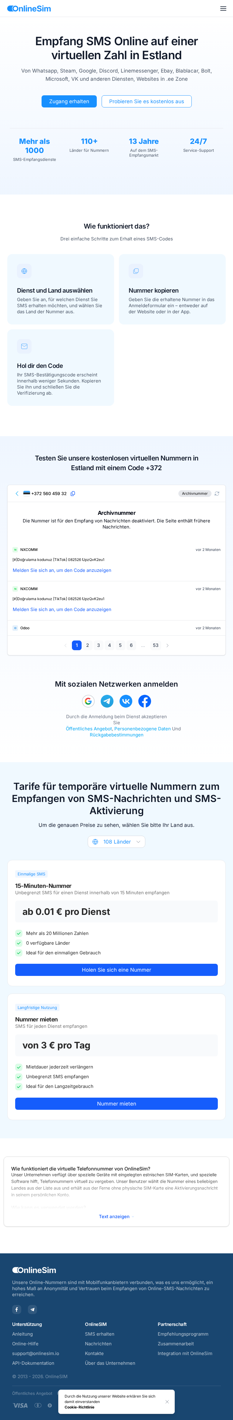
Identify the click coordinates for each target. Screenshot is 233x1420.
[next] (167, 645)
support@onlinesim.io (35, 1353)
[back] (17, 493)
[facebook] (144, 701)
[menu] (223, 8)
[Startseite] (29, 8)
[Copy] (73, 493)
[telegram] (107, 701)
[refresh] (217, 493)
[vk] (126, 701)
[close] (167, 1401)
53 (155, 645)
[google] (88, 701)
